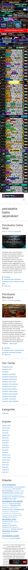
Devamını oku (18, 272)
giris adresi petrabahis (8, 487)
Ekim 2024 (5, 450)
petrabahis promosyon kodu (9, 517)
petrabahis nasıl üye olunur (16, 513)
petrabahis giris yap (6, 505)
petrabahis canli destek (18, 496)
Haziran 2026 (6, 428)
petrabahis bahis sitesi (17, 494)
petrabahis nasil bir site (6, 513)
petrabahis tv (16, 521)
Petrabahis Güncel (5, 507)
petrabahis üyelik (10, 535)
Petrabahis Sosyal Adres (9, 386)
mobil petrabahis (16, 490)
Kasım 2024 (5, 447)
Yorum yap (7, 286)
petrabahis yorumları (6, 533)
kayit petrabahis (7, 491)
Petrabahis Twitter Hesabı (9, 391)
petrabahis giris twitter (15, 503)
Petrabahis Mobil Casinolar (10, 394)
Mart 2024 (5, 467)
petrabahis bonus (6, 496)
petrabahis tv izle (6, 527)
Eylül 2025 (5, 432)
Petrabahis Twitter (15, 527)
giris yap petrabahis (20, 487)
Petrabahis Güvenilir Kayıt (9, 376)
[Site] (14, 51)
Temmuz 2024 (6, 457)
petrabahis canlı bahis (9, 498)
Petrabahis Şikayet (5, 538)
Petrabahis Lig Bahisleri (9, 374)
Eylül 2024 (5, 452)
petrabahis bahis (9, 350)
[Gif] (14, 82)
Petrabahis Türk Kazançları (10, 384)
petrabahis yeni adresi (17, 529)
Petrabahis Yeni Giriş (10, 531)
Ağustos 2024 (6, 455)
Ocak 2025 (5, 442)
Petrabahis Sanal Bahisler (9, 379)
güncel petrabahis (16, 488)
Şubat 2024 (5, 469)
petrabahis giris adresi (12, 501)
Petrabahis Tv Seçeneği (9, 398)
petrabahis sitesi (9, 519)
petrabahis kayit (19, 509)
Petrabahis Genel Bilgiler (9, 396)
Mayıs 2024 (5, 462)
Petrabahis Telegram (7, 521)
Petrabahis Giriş (6, 369)
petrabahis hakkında (7, 509)
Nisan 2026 (5, 430)
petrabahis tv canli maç (6, 523)
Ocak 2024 (5, 472)
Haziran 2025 (6, 435)
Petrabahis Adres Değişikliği (10, 401)
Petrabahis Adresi (7, 367)
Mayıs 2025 (5, 437)
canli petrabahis (9, 484)
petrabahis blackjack (15, 352)
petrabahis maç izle (7, 281)
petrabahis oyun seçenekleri (7, 515)
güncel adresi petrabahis (6, 488)
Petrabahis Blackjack (8, 296)
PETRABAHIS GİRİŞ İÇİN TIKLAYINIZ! (14, 30)
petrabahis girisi (5, 503)
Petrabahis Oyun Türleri (9, 381)
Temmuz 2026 (6, 425)
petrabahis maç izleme (14, 511)
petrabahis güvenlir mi (14, 507)
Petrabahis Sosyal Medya (9, 389)
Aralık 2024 (5, 445)
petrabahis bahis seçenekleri (12, 279)
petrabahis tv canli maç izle (9, 525)
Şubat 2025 (5, 440)
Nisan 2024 (5, 464)
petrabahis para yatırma (17, 515)
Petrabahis (7, 277)
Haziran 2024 (6, 459)
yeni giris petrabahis (15, 538)
